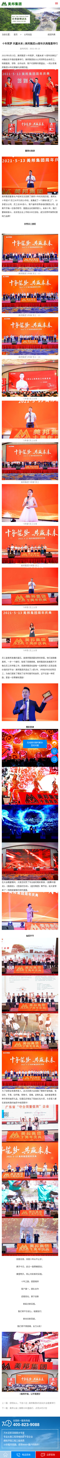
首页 (16, 34)
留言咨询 (35, 759)
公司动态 (28, 34)
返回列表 (51, 34)
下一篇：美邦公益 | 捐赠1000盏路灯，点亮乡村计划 (24, 1408)
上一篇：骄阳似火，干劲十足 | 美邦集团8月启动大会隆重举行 (28, 1403)
